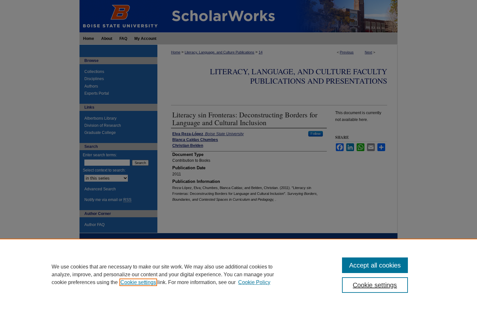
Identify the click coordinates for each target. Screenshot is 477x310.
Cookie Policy (254, 282)
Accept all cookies (375, 265)
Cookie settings (138, 282)
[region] (238, 274)
